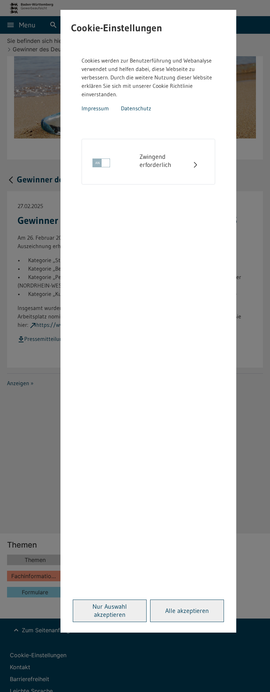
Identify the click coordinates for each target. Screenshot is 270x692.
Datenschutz (136, 108)
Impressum (95, 108)
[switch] (101, 165)
